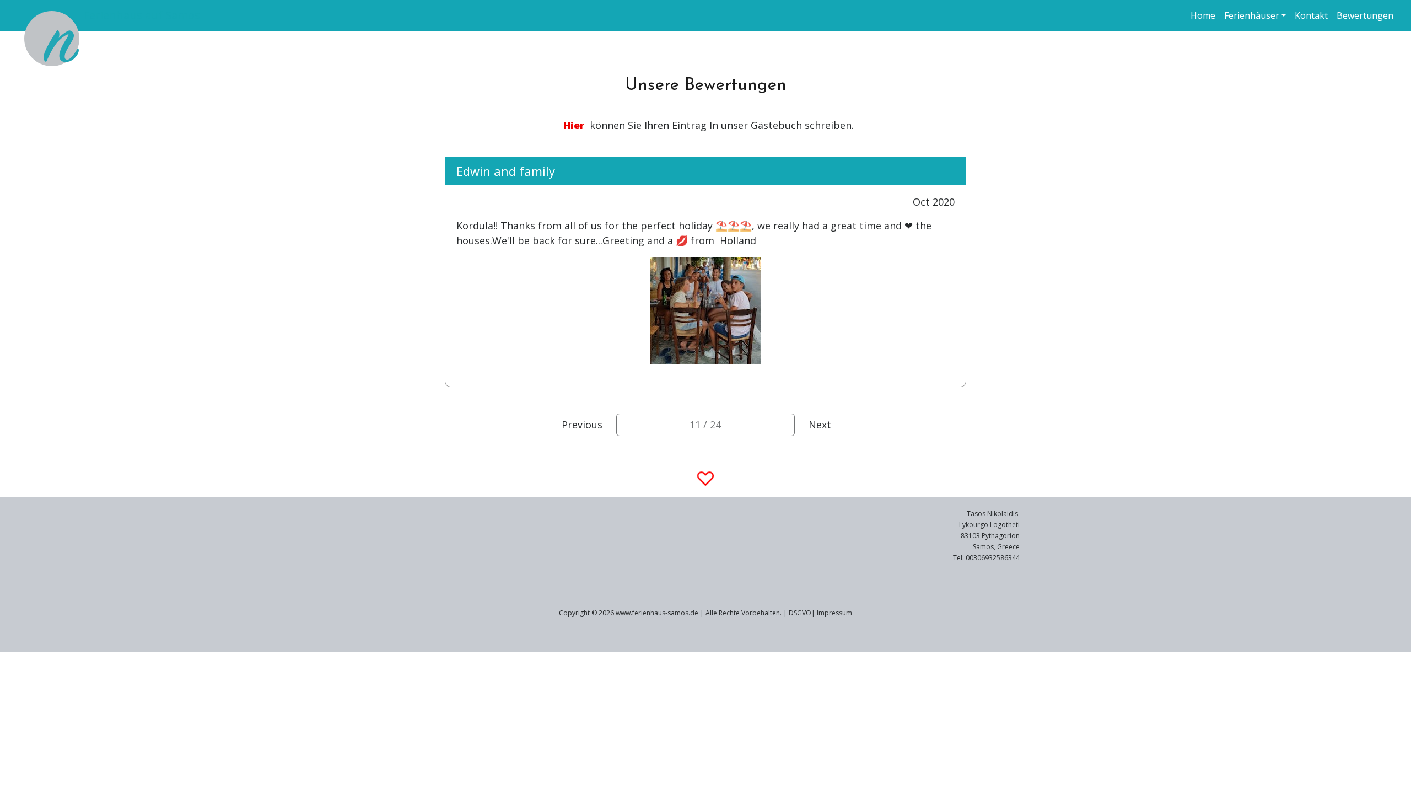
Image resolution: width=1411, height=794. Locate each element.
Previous (582, 424)
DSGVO (800, 613)
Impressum (834, 613)
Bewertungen (1365, 15)
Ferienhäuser (1251, 15)
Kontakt (1311, 15)
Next (820, 424)
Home (1203, 15)
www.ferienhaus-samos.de (657, 613)
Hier (573, 125)
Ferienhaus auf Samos (142, 15)
